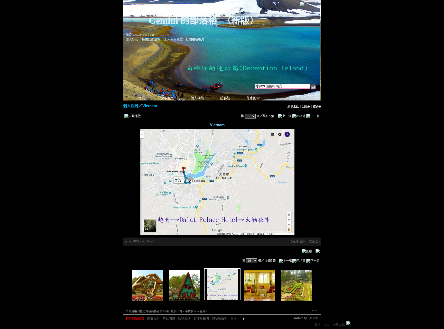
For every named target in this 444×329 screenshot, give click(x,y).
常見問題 (169, 318)
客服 (233, 318)
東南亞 (314, 241)
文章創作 (167, 98)
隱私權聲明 (219, 318)
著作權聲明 (201, 318)
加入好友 (132, 39)
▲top (314, 310)
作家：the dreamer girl (140, 35)
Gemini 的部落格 (183, 20)
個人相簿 (197, 98)
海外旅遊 (298, 241)
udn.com (313, 318)
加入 (326, 325)
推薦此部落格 (151, 39)
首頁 (141, 98)
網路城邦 (311, 4)
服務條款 (184, 318)
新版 (240, 20)
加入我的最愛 (173, 39)
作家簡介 (253, 98)
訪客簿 (225, 98)
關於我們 (153, 318)
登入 (318, 325)
